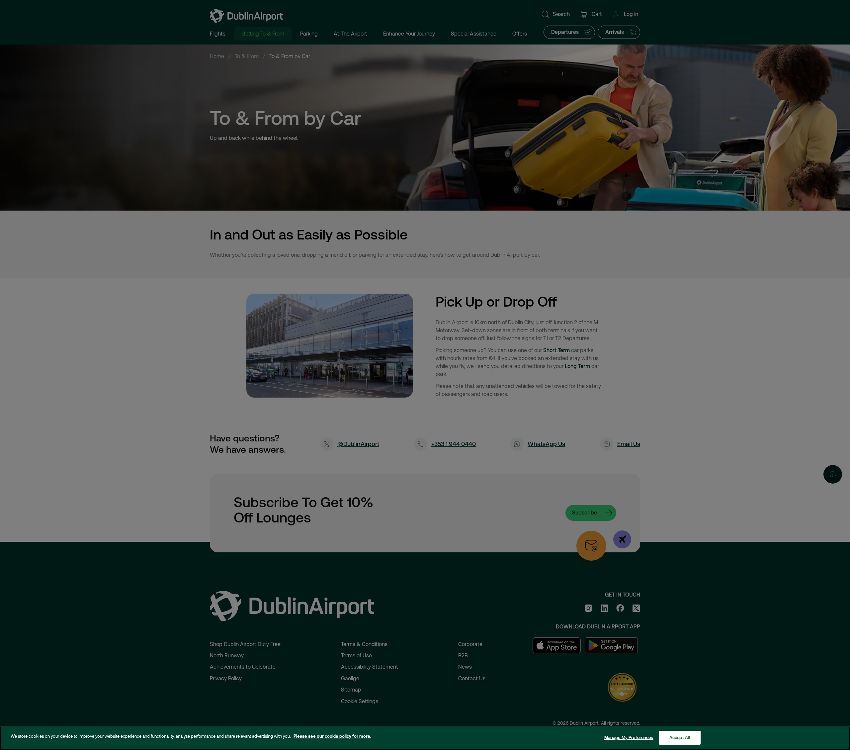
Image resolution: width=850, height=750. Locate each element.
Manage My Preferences (628, 737)
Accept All (679, 737)
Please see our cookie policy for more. (332, 736)
